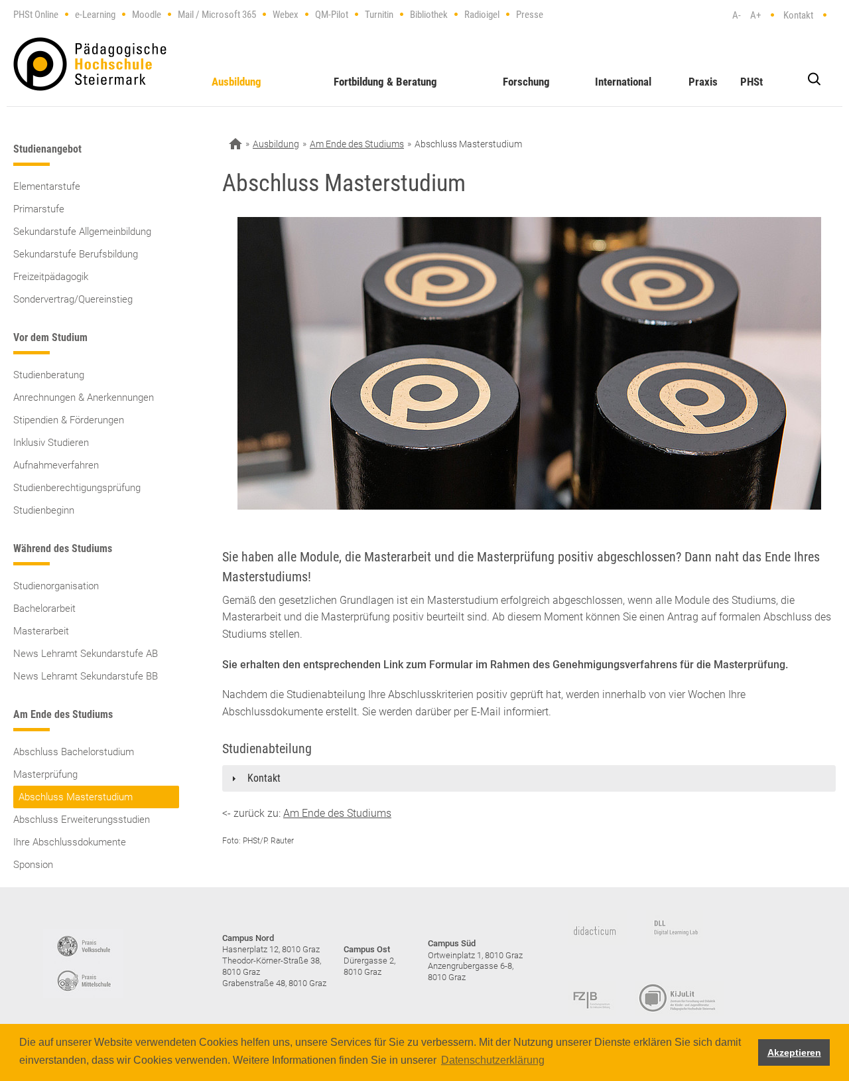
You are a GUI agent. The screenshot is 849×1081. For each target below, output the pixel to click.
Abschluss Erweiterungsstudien (81, 820)
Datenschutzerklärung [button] (493, 1060)
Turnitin (379, 15)
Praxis (703, 81)
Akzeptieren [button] (794, 1052)
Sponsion (33, 865)
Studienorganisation (56, 586)
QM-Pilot (331, 15)
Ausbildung (236, 81)
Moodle (146, 15)
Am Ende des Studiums (357, 144)
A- (736, 15)
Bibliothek (429, 15)
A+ (755, 15)
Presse (529, 15)
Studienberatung (48, 375)
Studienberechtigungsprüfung (77, 488)
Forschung (526, 81)
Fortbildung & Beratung (385, 81)
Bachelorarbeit (44, 608)
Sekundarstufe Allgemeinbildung (82, 232)
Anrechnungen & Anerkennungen (83, 397)
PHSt (751, 81)
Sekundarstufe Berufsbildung (75, 254)
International (623, 81)
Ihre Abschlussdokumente (69, 842)
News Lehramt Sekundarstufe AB (85, 654)
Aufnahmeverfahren (56, 465)
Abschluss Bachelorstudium (73, 752)
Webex (285, 15)
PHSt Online (35, 15)
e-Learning (95, 15)
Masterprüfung (45, 774)
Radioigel (481, 15)
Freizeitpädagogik (50, 277)
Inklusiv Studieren (51, 443)
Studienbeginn (43, 510)
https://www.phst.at (89, 64)
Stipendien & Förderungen (68, 420)
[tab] (529, 778)
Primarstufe (38, 209)
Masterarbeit (41, 631)
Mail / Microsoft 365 (217, 15)
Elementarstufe (46, 186)
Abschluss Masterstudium (76, 797)
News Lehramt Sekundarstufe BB (85, 676)
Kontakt (798, 15)
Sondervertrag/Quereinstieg (73, 299)
